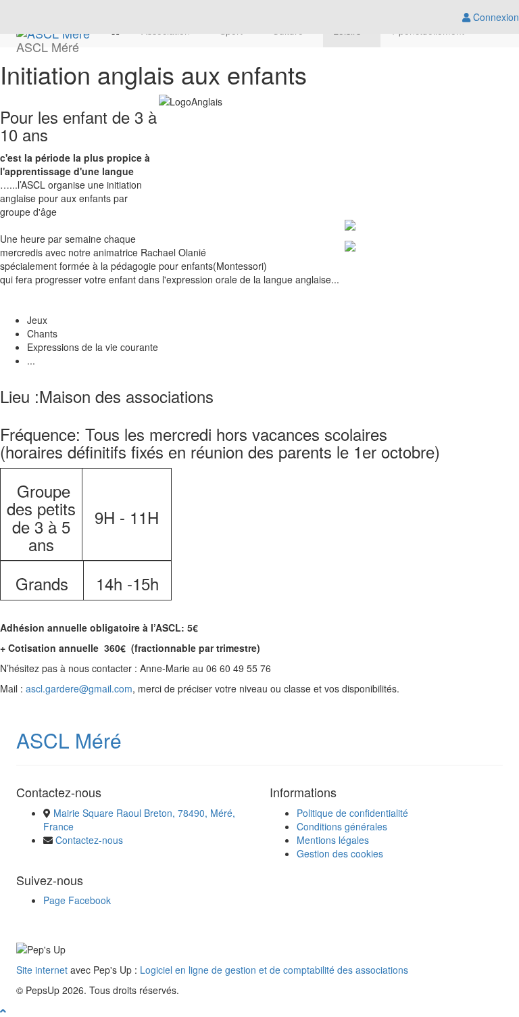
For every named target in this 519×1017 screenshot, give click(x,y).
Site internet (42, 969)
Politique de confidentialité (352, 813)
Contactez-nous (89, 840)
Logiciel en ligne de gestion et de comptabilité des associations (274, 969)
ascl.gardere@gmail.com (79, 688)
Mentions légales (333, 840)
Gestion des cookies (340, 853)
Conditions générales (342, 826)
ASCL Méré (69, 740)
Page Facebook (77, 900)
